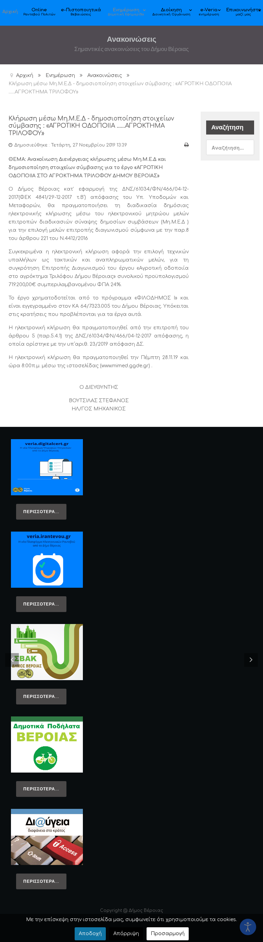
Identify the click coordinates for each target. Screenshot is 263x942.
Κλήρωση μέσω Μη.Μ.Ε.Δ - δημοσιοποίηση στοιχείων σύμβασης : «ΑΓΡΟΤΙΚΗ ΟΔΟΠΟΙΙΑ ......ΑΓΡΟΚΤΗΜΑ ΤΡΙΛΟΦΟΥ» (91, 126)
